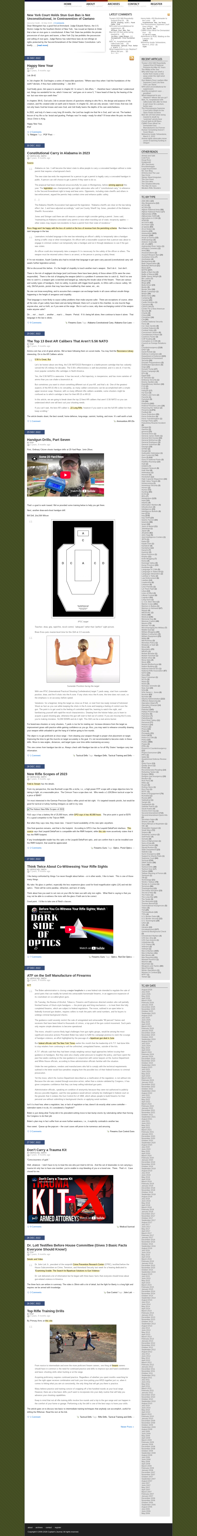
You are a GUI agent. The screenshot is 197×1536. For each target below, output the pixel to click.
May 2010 (146, 1410)
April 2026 (146, 998)
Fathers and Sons (149, 395)
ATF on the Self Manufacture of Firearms (59, 975)
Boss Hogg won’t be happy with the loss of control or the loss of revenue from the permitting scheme (72, 228)
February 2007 (148, 1494)
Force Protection (148, 416)
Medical (123, 1227)
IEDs (144, 496)
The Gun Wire (147, 182)
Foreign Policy (148, 421)
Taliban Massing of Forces (152, 873)
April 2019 (146, 1179)
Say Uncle (146, 175)
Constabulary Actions (150, 335)
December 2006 (148, 1498)
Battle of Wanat (148, 274)
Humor (144, 490)
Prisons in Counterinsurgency (154, 748)
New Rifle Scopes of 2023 (47, 774)
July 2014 (146, 1302)
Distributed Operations (151, 365)
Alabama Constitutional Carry (100, 323)
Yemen (144, 977)
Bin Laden (146, 279)
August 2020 (147, 1145)
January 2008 (147, 1470)
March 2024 (147, 1052)
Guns (79, 323)
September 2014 (149, 1298)
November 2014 (148, 1293)
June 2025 (146, 1020)
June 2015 (146, 1278)
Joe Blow (114, 36)
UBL (143, 925)
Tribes (144, 908)
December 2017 (148, 1214)
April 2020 (146, 1153)
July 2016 (146, 1250)
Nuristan (145, 697)
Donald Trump (148, 369)
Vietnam (145, 949)
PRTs (144, 755)
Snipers (145, 832)
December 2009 (148, 1421)
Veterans (145, 947)
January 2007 (147, 1496)
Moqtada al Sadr (148, 645)
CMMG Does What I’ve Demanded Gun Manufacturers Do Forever (153, 125)
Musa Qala (146, 660)
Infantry (145, 503)
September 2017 (149, 1220)
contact (49, 1527)
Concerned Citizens (150, 332)
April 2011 (146, 1386)
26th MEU (146, 201)
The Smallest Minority (151, 184)
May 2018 (146, 1203)
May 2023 (146, 1074)
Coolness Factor (148, 337)
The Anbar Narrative (150, 891)
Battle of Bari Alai (149, 272)
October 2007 (147, 1477)
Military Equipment (149, 636)
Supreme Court (148, 858)
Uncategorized (148, 929)
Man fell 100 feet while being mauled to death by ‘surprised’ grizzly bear (154, 117)
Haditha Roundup (149, 462)
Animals (145, 235)
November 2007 (148, 1475)
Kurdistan (146, 567)
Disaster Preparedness (151, 363)
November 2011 (148, 1371)
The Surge (146, 899)
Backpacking (147, 261)
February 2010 (148, 1416)
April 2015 (146, 1283)
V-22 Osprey (147, 944)
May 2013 (146, 1332)
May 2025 (146, 1022)
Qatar (144, 757)
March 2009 (147, 1440)
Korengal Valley (148, 563)
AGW (144, 220)
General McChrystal (150, 438)
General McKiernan (150, 440)
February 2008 (148, 1468)
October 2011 (147, 1373)
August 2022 (147, 1093)
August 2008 (147, 1455)
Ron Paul (145, 789)
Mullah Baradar (148, 653)
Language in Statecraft (151, 572)
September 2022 (149, 1091)
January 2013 (147, 1341)
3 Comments (36, 1131)
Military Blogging (149, 632)
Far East (145, 393)
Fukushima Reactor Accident (153, 423)
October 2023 (147, 1063)
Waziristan (146, 964)
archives (39, 1527)
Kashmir (145, 552)
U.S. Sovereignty (149, 921)
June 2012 (146, 1356)
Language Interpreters (151, 574)
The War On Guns (149, 186)
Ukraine (145, 927)
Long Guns (146, 600)
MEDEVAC (146, 613)
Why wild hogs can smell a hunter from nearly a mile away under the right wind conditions (153, 75)
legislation (48, 188)
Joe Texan (162, 22)
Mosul (144, 647)
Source (30, 163)
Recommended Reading (152, 770)
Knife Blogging (148, 559)
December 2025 (148, 1007)
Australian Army (148, 257)
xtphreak (124, 45)
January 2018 (147, 1212)
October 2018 (147, 1192)
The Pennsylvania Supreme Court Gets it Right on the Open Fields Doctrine (153, 110)
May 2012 (146, 1358)
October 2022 (147, 1089)
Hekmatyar (146, 472)
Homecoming (147, 483)
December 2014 (148, 1291)
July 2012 (146, 1354)
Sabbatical (146, 800)
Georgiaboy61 (116, 38)
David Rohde (147, 352)
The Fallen (146, 895)
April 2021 (146, 1128)
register (58, 1527)
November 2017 (148, 1216)
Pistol (144, 731)
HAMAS (145, 466)
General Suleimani (149, 444)
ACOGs (145, 207)
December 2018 (148, 1188)
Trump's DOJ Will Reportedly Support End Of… (121, 19)
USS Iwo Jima (147, 938)
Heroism (145, 475)
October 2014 (147, 1296)
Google (145, 451)
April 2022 (146, 1102)
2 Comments (59, 23)
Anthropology (147, 240)
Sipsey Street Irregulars (151, 177)
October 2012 (147, 1347)
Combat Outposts (149, 328)
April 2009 (146, 1438)
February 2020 (148, 1158)
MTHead (114, 30)
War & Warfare (148, 951)
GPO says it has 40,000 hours (87, 814)
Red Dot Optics (125, 957)
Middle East (146, 630)
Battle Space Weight (150, 276)
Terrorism (145, 886)
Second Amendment (150, 813)
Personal (145, 722)
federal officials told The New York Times (56, 1043)
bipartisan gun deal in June (102, 1038)
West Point (146, 968)
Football (145, 412)
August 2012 (147, 1352)
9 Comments (36, 1227)
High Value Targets (149, 481)
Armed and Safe (148, 156)
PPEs (144, 746)
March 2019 (147, 1181)
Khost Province (148, 554)
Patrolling (146, 718)
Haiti (143, 464)
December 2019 (148, 1162)
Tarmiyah (145, 875)
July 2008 (146, 1457)
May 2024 (146, 1048)
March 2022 (147, 1104)
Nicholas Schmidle (149, 686)
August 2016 (147, 1248)
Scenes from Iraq (149, 811)
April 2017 (146, 1231)
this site (102, 831)
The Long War (147, 897)
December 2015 (148, 1265)
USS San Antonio (149, 940)
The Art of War (147, 893)
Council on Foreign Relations (154, 343)
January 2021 (147, 1134)
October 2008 (147, 1451)
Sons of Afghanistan (150, 841)
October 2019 (147, 1166)
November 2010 (148, 1397)
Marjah (144, 610)
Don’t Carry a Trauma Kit (46, 1150)
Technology (146, 880)
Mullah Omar (147, 658)
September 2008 (149, 1453)
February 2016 (148, 1261)
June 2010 (146, 1408)
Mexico (145, 623)
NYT (29, 985)
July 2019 (146, 1173)
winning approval (116, 185)
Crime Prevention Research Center (88, 1264)
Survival (131, 1227)
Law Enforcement (149, 578)
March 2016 (147, 1259)
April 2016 (146, 1257)
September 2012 (149, 1350)
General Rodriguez (150, 442)
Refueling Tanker (149, 772)
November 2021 (148, 1112)
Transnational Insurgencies (153, 906)
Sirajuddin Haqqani (150, 828)
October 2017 (147, 1218)
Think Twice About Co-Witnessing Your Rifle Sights (67, 866)
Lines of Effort (147, 593)
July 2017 (146, 1225)
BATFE (144, 270)
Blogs (144, 283)
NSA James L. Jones (150, 692)
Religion (33, 134)
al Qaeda (145, 227)
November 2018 (148, 1190)
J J (131, 36)
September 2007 (149, 1479)
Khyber (145, 557)
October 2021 (147, 1115)
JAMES (145, 40)
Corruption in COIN (150, 341)
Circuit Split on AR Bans (151, 121)
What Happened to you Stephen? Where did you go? (155, 96)
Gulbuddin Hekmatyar (151, 453)
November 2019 (148, 1164)
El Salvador (146, 378)
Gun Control (124, 1131)
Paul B (113, 22)
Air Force (145, 222)
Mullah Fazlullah (148, 656)
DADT (144, 350)
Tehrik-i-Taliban (148, 882)
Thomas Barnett (148, 903)
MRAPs (145, 651)
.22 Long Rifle (76, 408)
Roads (144, 785)
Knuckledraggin (148, 166)
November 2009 (148, 1423)
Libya (144, 591)
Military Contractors (150, 634)
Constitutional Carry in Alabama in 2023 (58, 153)
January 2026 (147, 1005)
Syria (144, 865)
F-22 (143, 386)
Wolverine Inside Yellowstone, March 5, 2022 (153, 43)
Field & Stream (33, 784)
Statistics (145, 852)
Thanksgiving (147, 888)
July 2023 (146, 1069)
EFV (143, 373)
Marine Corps (147, 604)
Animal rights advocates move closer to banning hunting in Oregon (154, 140)
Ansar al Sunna (148, 238)
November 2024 (148, 1035)
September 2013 (149, 1324)
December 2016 (148, 1240)
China (144, 315)
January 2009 (147, 1444)
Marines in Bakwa (149, 606)
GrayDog (120, 22)
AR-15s (131, 421)
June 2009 (146, 1434)
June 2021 (146, 1123)
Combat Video (148, 330)
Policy (144, 740)
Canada (145, 300)
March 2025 (147, 1026)
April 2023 (146, 1076)
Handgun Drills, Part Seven (48, 440)
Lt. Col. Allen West (149, 602)
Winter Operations (149, 970)
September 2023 (149, 1065)
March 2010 (147, 1414)
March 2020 (147, 1156)
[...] (112, 39)
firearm (115, 1365)
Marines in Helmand (150, 608)
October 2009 (147, 1425)
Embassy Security (149, 380)
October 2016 (147, 1244)
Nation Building (148, 666)
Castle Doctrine (148, 302)
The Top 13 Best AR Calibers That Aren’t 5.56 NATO (67, 341)
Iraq (143, 516)
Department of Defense (151, 356)
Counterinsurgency (150, 347)
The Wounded (147, 901)
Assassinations (148, 253)
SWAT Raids (147, 863)
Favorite (145, 397)
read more (42, 45)
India (144, 500)
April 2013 (146, 1334)
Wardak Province (149, 959)
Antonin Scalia (148, 242)
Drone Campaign (149, 371)
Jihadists (145, 533)
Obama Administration (151, 699)
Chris (118, 24)
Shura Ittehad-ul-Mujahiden (153, 824)
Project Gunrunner (149, 753)
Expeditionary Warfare (151, 384)
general (145, 432)
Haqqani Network (149, 468)
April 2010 (146, 1412)
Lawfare (145, 580)
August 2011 (147, 1378)
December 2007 (148, 1472)
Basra (144, 268)
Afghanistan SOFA (149, 216)
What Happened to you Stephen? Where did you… (123, 50)
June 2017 (146, 1227)
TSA (143, 910)
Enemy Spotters (148, 382)
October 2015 (147, 1270)
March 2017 (147, 1233)
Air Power (146, 225)
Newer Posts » (127, 1427)
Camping (145, 298)
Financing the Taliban (151, 408)
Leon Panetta (147, 587)
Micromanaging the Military (153, 628)
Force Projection (148, 414)
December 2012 (148, 1343)
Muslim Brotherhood (150, 664)
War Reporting (148, 957)
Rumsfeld (146, 796)
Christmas (146, 317)
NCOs (144, 679)
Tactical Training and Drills (120, 755)
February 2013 (148, 1339)
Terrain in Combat (149, 884)
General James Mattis (151, 436)
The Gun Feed (148, 179)
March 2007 (147, 1492)
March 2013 (147, 1337)
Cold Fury (146, 158)
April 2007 (146, 1490)
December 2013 (148, 1317)
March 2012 (147, 1362)
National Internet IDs (150, 669)
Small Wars (146, 830)
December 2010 (148, 1395)
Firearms (72, 323)
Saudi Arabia (147, 809)
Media (144, 615)
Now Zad (145, 688)
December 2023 (148, 1059)
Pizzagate (146, 733)
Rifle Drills (102, 1417)
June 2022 (146, 1097)
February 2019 (148, 1184)
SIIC (143, 826)
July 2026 (146, 992)
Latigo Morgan (124, 36)
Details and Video (35, 1259)
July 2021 (146, 1121)
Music (144, 662)
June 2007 (146, 1485)
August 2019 (147, 1171)
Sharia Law (146, 822)
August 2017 (147, 1222)
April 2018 (146, 1205)
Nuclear (145, 694)
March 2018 (147, 1207)
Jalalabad (146, 528)
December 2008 (148, 1446)
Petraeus (145, 725)
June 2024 (146, 1046)
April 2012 (146, 1360)
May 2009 (146, 1436)
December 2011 (148, 1369)
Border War (146, 289)
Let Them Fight (148, 589)
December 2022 (148, 1084)
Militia (144, 638)
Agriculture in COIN (150, 218)
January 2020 (147, 1160)
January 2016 (147, 1263)
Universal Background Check (154, 931)
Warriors (145, 962)
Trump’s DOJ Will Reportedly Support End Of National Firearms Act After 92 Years (154, 65)
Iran (143, 513)
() (127, 21)
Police (144, 735)
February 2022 (148, 1106)
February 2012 (148, 1365)
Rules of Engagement (151, 794)
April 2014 (146, 1309)
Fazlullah (145, 399)
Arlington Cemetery (150, 248)
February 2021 (148, 1132)
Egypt (144, 375)
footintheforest (148, 22)
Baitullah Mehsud (149, 266)
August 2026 (147, 990)
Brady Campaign (149, 291)
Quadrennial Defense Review (154, 759)
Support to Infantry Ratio (152, 856)
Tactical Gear (147, 869)
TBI (143, 878)
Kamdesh (146, 546)
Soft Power (146, 837)
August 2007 (147, 1481)
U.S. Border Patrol (149, 916)
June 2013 (146, 1330)
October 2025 (147, 1011)
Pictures (145, 727)
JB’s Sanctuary (148, 164)
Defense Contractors (150, 354)
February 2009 (148, 1442)
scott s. (127, 22)
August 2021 (147, 1119)
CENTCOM (146, 307)
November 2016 (148, 1242)
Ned (155, 22)
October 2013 (147, 1322)
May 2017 (146, 1229)
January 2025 (147, 1031)
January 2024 (147, 1056)
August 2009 (147, 1429)
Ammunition (122, 421)
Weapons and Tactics (150, 966)
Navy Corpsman (148, 677)
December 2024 (148, 1033)
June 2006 (146, 1511)
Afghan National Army (151, 210)
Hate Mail (146, 470)
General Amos (147, 434)
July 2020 (146, 1147)
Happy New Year (40, 66)
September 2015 (149, 1272)
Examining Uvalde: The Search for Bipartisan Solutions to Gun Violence (67, 1271)
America (145, 231)
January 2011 (147, 1393)
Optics (116, 848)
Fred (120, 30)
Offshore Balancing (150, 701)
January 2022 (147, 1108)
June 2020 (146, 1149)
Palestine (145, 714)
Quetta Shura (147, 766)
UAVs (144, 923)
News (144, 681)
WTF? (144, 975)
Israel (144, 524)
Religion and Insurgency (152, 776)
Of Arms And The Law (150, 173)
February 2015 (148, 1287)
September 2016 (149, 1246)
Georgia (145, 447)
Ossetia (145, 707)
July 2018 (146, 1199)
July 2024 (146, 1044)
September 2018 (149, 1194)
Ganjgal (145, 427)
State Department (149, 850)
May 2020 (146, 1151)
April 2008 (146, 1464)
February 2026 (148, 1003)
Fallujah (145, 391)
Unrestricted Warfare (150, 936)
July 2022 (146, 1095)
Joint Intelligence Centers (152, 537)
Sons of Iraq (147, 843)
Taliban (145, 871)
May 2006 (146, 1513)
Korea (144, 561)
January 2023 (147, 1082)
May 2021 (146, 1125)
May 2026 (146, 996)
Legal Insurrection (149, 169)
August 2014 (147, 1300)
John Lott (128, 1292)
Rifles (144, 783)
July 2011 (146, 1380)
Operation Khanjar (149, 705)
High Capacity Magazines (152, 479)
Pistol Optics (126, 848)
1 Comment (35, 421)
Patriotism (146, 716)
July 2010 (146, 1406)
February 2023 (148, 1080)
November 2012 (148, 1345)
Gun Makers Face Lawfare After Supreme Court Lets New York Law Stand (155, 82)
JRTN (144, 539)
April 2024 (146, 1050)
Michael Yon (147, 625)
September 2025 (149, 1013)
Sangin (145, 802)
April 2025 (146, 1024)
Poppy (144, 744)
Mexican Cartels (148, 621)
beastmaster (115, 45)
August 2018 (147, 1197)
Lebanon (145, 585)
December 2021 (148, 1110)
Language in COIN (149, 569)
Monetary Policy (148, 643)
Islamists (145, 522)
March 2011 (146, 1388)
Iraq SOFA (146, 518)
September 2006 (149, 1505)
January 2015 (147, 1289)
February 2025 (148, 1028)
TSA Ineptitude (148, 912)
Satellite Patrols (148, 806)
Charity (145, 313)
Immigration (146, 498)
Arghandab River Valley (151, 246)
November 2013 (148, 1319)
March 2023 (147, 1078)
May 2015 (146, 1281)
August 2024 (147, 1041)
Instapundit (146, 162)
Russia (144, 798)
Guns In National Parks (151, 460)
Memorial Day (147, 619)
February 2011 (148, 1390)
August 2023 (147, 1067)
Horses (145, 488)
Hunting (145, 492)
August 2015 (147, 1274)
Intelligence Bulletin (150, 511)
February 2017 (148, 1235)
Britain (144, 294)
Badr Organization (149, 263)
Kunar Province (148, 565)
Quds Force (146, 763)
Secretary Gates (148, 819)
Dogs (144, 367)
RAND (144, 768)
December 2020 (148, 1136)
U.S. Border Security (150, 919)
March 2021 (147, 1130)
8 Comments (36, 323)
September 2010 (149, 1401)
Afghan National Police (151, 212)
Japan (144, 531)
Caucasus (146, 304)
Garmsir (145, 429)
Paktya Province (148, 712)
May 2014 (146, 1306)
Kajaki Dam (146, 544)
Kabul (144, 541)
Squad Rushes (148, 847)
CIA (143, 319)
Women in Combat (149, 972)
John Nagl (146, 535)
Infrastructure (147, 507)
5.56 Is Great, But (43, 359)
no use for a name (149, 34)
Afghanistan (147, 214)
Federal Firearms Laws (151, 406)
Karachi (145, 550)
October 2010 (147, 1399)
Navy (144, 675)
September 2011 (148, 1375)
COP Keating (147, 339)
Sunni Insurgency (149, 854)
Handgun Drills (100, 755)
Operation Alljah (148, 703)
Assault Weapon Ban (150, 255)
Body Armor (146, 285)
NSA (143, 690)
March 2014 (147, 1311)
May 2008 (146, 1462)
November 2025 (148, 1009)
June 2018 (146, 1201)
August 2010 (147, 1403)
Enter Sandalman (129, 38)
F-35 (143, 388)
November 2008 (148, 1449)
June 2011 (146, 1382)
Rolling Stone (147, 787)
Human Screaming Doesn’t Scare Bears (153, 131)
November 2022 (148, 1087)
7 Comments (36, 957)
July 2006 (146, 1509)
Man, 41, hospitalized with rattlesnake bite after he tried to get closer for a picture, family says (154, 103)
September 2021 (149, 1117)
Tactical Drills (82, 755)
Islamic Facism (148, 520)
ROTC (144, 791)
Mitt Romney (147, 641)
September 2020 (149, 1143)
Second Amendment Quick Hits (154, 815)
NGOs (144, 684)
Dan (128, 30)
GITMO (144, 449)
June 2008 (146, 1459)
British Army (146, 296)
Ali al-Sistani (147, 229)
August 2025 (147, 1016)
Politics (145, 742)
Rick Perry (146, 781)
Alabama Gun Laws (123, 323)
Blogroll (145, 281)
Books (144, 287)
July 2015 (146, 1276)
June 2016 (146, 1253)
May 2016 (146, 1255)
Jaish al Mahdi (148, 526)
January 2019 (147, 1186)
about (30, 1527)
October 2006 (147, 1503)
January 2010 (147, 1418)
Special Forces (148, 845)
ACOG (144, 205)
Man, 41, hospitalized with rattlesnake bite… (120, 42)
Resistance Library (125, 351)
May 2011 (146, 1384)
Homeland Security (150, 485)
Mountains (146, 649)
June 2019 (146, 1175)
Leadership (146, 582)
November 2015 (148, 1268)
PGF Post (47, 134)
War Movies (146, 955)
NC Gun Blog (147, 171)
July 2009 (146, 1431)
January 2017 (147, 1237)
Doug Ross (146, 160)
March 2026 (147, 1000)
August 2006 (147, 1507)
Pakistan (145, 710)
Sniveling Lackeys (149, 834)
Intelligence (146, 509)
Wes (124, 30)
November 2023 (148, 1061)
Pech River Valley (149, 720)
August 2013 (147, 1326)
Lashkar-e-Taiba (148, 576)
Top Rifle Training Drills (45, 1311)
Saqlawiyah (146, 804)
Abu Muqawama (148, 203)
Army (144, 251)
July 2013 (146, 1328)
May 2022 (146, 1100)
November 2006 (148, 1500)
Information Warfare (150, 505)
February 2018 (148, 1209)
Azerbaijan (146, 259)
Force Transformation (150, 419)
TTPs (144, 914)
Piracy (144, 729)
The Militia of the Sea (150, 69)
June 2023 (146, 1072)
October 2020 (147, 1140)
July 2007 (146, 1483)
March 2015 (147, 1285)
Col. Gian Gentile (149, 326)
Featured (145, 404)
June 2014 (146, 1304)
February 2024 (148, 1054)
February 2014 (148, 1313)
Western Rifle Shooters (151, 188)
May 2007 (146, 1487)
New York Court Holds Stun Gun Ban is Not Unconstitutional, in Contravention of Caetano (60, 16)
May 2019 (146, 1177)
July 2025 (146, 1018)
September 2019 (149, 1169)
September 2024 (149, 1039)
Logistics (145, 597)
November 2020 (148, 1138)
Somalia (145, 839)
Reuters (145, 778)
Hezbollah (146, 477)
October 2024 (147, 1037)
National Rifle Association (152, 671)
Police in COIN (148, 738)
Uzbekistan (146, 942)
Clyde (145, 46)
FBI (143, 401)
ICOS (144, 494)
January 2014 (147, 1315)
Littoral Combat (148, 595)
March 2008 (147, 1466)
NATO (144, 673)
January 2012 (147, 1367)
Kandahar (146, 548)
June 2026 (146, 994)
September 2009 (149, 1427)
